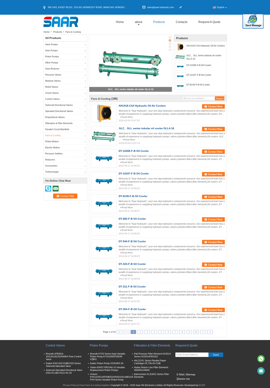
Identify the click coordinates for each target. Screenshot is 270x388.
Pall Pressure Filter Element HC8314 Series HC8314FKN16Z (152, 355)
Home (120, 22)
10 (196, 332)
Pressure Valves (53, 75)
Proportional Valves (55, 117)
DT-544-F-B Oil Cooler (132, 241)
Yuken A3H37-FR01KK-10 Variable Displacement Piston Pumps (107, 368)
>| (210, 332)
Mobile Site (184, 379)
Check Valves (52, 93)
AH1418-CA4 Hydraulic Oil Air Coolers (205, 45)
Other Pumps (51, 62)
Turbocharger (52, 172)
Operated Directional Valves (59, 111)
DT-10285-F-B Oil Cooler (198, 65)
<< (126, 332)
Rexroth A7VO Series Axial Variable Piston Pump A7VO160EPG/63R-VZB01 (107, 357)
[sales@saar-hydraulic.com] (261, 371)
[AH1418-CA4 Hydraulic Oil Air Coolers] (180, 47)
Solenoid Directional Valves (59, 105)
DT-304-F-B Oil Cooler (132, 309)
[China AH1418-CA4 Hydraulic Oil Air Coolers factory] (104, 113)
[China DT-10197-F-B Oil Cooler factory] (104, 181)
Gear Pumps (51, 50)
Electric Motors (52, 147)
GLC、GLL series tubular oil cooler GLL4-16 (131, 89)
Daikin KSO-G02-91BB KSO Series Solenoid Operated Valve (63, 364)
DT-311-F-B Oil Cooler (132, 286)
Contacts (181, 22)
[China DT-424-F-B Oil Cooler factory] (104, 271)
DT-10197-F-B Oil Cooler (198, 75)
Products (159, 22)
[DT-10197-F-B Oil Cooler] (180, 76)
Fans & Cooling (53, 135)
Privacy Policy (70, 385)
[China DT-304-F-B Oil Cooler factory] (104, 316)
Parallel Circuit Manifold (57, 129)
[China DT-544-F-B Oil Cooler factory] (104, 248)
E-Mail (180, 374)
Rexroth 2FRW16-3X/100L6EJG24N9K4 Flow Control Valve (63, 357)
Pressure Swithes (54, 153)
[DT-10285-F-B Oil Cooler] (180, 66)
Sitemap (190, 374)
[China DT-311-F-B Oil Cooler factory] (104, 294)
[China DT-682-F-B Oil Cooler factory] (104, 226)
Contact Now (215, 106)
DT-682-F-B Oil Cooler (132, 218)
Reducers (50, 159)
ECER (202, 385)
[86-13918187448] (261, 359)
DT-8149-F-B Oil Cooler (198, 84)
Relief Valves (51, 87)
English (220, 7)
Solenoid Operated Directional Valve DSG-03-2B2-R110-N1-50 (64, 371)
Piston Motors (52, 141)
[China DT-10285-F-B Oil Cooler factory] (104, 158)
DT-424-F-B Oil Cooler (132, 263)
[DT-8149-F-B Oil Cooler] (180, 86)
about (138, 22)
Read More (127, 117)
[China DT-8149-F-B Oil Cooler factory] (104, 203)
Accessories (51, 166)
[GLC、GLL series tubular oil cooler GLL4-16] (130, 63)
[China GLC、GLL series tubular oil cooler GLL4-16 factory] (104, 135)
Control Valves (52, 99)
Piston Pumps (52, 56)
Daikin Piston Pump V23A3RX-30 (106, 363)
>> (203, 332)
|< (119, 332)
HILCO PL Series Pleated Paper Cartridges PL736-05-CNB (150, 362)
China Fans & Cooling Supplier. (95, 385)
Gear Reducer (52, 68)
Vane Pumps (51, 44)
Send (216, 354)
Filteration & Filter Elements (59, 123)
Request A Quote (209, 22)
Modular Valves (53, 81)
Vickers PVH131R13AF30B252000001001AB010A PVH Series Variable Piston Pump (111, 377)
